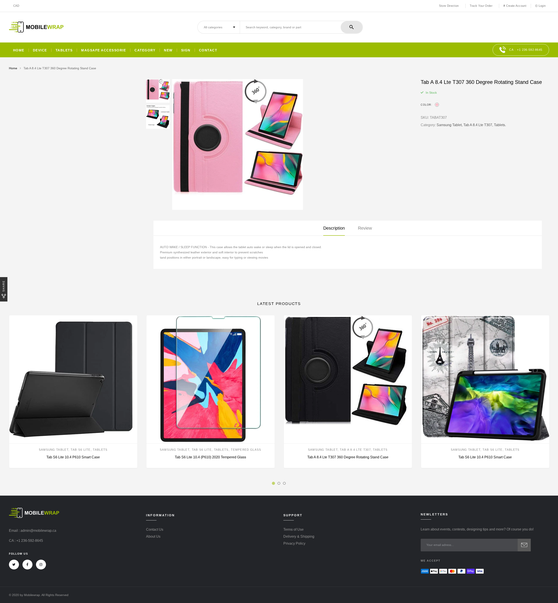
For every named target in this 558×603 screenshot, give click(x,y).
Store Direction (449, 5)
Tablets (64, 50)
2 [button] (278, 483)
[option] (292, 144)
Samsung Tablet (53, 449)
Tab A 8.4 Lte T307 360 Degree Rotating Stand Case (347, 457)
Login (542, 5)
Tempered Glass (246, 449)
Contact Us (154, 529)
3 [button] (284, 483)
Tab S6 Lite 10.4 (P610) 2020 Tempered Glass (210, 457)
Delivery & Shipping (298, 536)
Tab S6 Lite (80, 449)
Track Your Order (481, 5)
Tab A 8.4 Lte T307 (355, 449)
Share (3, 286)
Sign (186, 50)
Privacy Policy (294, 543)
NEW (168, 50)
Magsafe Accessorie (103, 50)
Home (18, 50)
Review (365, 228)
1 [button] (273, 483)
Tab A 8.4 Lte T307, (478, 125)
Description (334, 228)
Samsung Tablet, (450, 125)
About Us (153, 536)
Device (40, 50)
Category (144, 50)
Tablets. (500, 125)
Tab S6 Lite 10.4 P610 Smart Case (73, 457)
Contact (208, 50)
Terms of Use (293, 529)
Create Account (515, 5)
